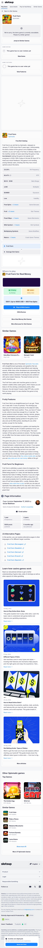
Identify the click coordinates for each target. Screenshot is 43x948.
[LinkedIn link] (40, 887)
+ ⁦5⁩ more (11, 211)
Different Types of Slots (12, 657)
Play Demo (4, 6)
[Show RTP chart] (10, 175)
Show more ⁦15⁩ (21, 846)
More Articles (21, 763)
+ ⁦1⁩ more (15, 218)
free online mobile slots (28, 456)
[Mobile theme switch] (39, 2)
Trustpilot (20, 924)
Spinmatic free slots (31, 364)
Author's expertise (27, 507)
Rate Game (21, 56)
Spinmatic (11, 136)
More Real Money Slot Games (22, 319)
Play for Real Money (25, 6)
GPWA (31, 915)
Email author (23, 511)
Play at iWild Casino (23, 307)
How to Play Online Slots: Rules (14, 611)
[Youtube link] (30, 887)
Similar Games (38, 6)
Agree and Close (21, 944)
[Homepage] (9, 2)
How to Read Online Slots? (13, 702)
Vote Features (21, 72)
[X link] (35, 887)
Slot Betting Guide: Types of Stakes (16, 748)
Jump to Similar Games (21, 41)
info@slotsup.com (29, 909)
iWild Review (21, 312)
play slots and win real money (17, 458)
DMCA (7, 919)
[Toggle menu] (2, 2)
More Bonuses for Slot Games (21, 324)
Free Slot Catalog (21, 141)
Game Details (13, 6)
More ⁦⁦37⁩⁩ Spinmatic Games (21, 852)
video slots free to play (16, 483)
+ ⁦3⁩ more (15, 204)
